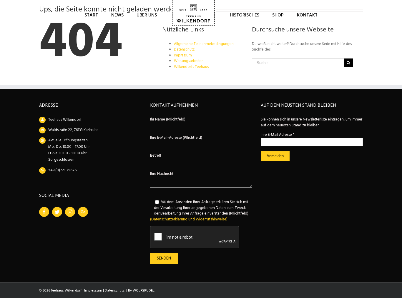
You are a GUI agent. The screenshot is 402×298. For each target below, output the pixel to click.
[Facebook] (44, 212)
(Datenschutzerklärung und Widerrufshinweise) (188, 219)
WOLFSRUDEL (144, 291)
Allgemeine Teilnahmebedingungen (204, 44)
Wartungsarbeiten (189, 61)
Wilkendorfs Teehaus (191, 67)
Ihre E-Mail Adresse (277, 135)
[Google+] (83, 212)
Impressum (183, 55)
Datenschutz (184, 49)
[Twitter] (57, 212)
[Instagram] (70, 212)
